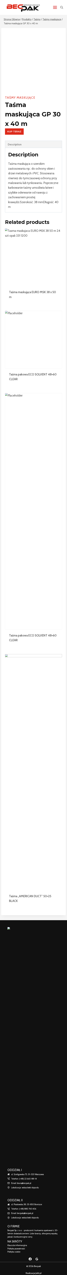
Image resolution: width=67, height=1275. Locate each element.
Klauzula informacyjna (17, 1245)
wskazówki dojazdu (30, 1187)
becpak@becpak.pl (25, 1213)
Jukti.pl (38, 1273)
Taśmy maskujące (20, 97)
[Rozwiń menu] (55, 7)
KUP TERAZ (14, 131)
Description (15, 144)
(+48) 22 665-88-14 (28, 1179)
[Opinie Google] (37, 1259)
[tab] (33, 144)
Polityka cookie (13, 1252)
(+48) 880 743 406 (27, 1209)
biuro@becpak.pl (24, 1183)
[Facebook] (30, 1259)
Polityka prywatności (16, 1248)
